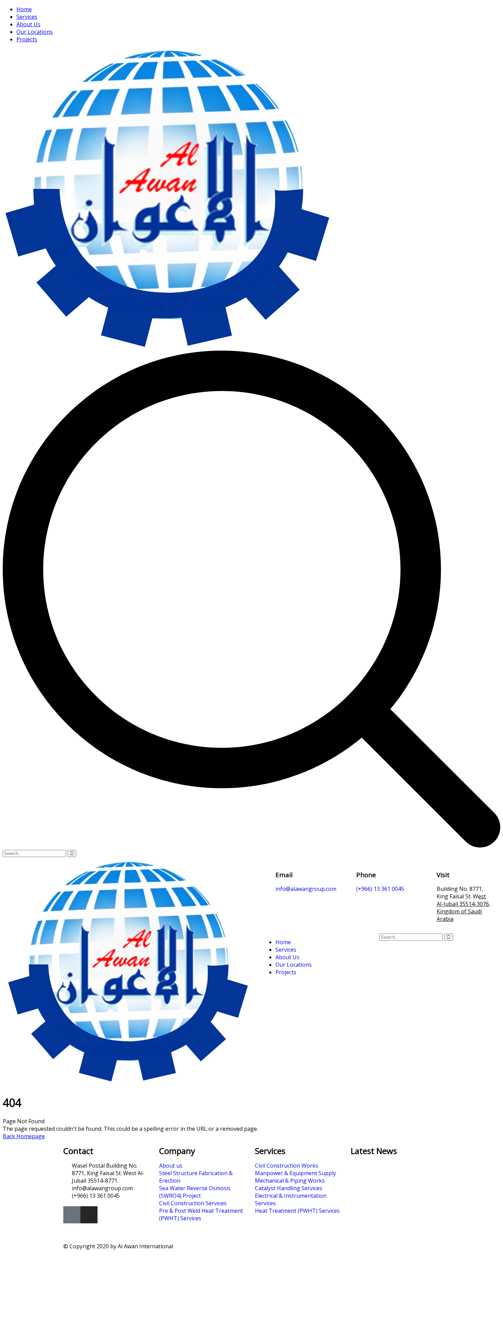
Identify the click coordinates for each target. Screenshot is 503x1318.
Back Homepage (24, 1136)
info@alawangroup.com (305, 889)
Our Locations (34, 32)
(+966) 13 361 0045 (380, 889)
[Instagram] (89, 1214)
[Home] (127, 1081)
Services (26, 17)
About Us (28, 24)
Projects (26, 39)
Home (24, 9)
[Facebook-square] (71, 1214)
